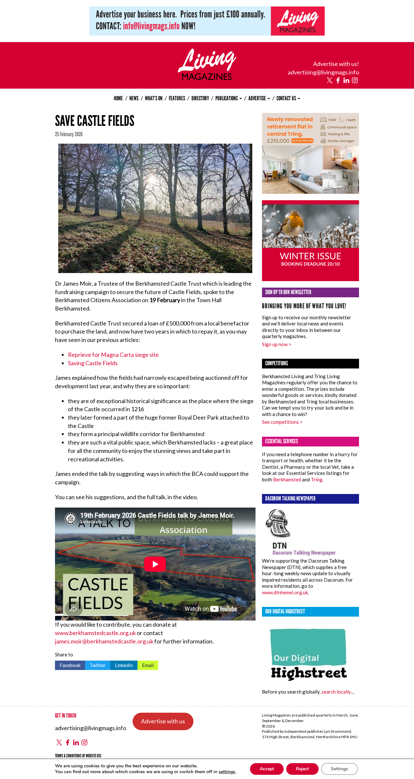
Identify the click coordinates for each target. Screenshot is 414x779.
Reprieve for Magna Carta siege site (113, 354)
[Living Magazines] (207, 77)
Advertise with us (163, 721)
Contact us (287, 98)
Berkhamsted (287, 479)
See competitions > (282, 422)
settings (227, 772)
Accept (267, 769)
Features (177, 98)
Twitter (95, 664)
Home (118, 98)
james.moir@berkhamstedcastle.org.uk (104, 641)
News (133, 98)
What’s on (153, 98)
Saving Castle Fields (93, 363)
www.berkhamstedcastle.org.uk (95, 632)
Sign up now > (276, 344)
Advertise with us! (336, 63)
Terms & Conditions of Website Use (78, 756)
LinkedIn (121, 664)
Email (145, 664)
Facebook (68, 664)
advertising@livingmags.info (323, 72)
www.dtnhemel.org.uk (285, 592)
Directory (200, 98)
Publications (227, 98)
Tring (316, 479)
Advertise (257, 98)
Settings (339, 769)
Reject (302, 769)
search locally (336, 692)
